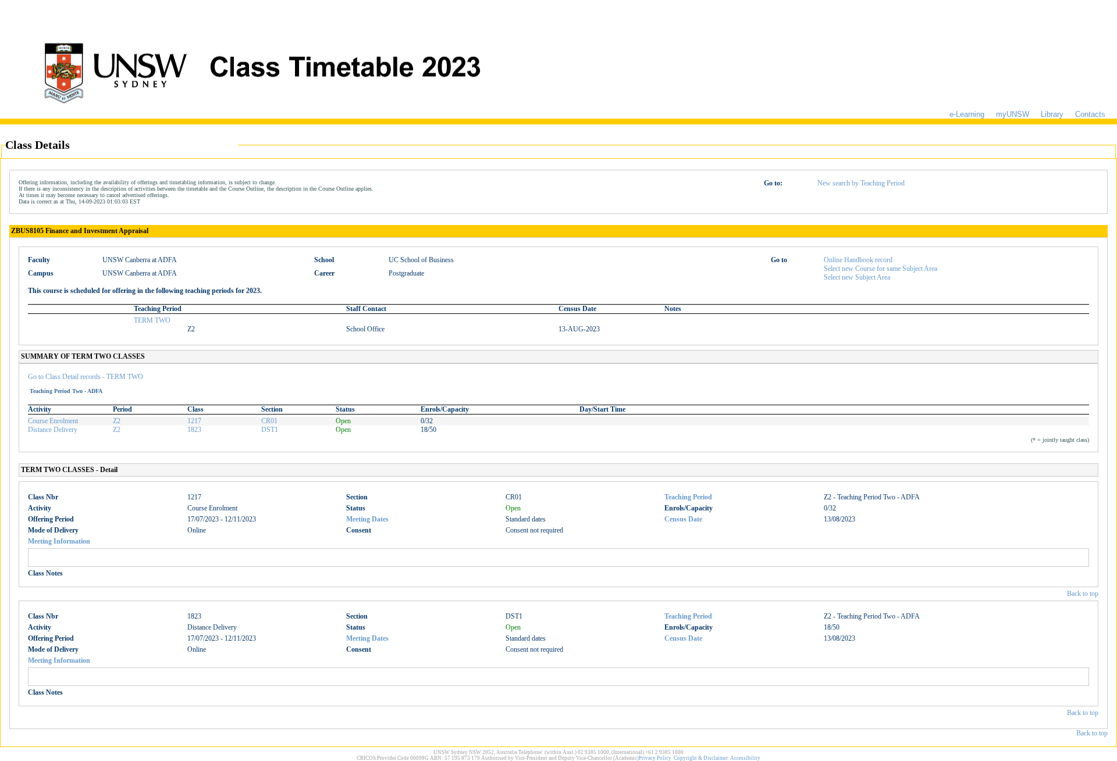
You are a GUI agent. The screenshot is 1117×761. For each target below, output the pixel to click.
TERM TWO (152, 320)
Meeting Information (59, 541)
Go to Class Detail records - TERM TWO (85, 377)
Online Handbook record (858, 260)
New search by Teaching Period (861, 183)
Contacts (1090, 114)
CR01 (269, 421)
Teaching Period (688, 497)
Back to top (1082, 593)
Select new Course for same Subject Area (880, 269)
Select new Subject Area (857, 277)
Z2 (116, 421)
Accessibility (745, 758)
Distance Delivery (52, 430)
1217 (194, 421)
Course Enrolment (53, 421)
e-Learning (966, 114)
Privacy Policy (655, 758)
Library (1052, 114)
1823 (194, 430)
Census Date (683, 519)
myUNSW (1012, 114)
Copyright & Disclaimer (701, 758)
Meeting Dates (367, 519)
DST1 (269, 430)
